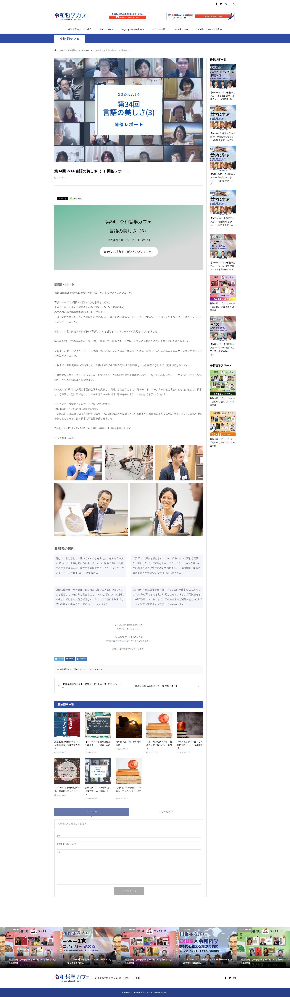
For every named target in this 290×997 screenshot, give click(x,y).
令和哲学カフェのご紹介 (80, 29)
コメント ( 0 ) (92, 812)
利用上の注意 (101, 978)
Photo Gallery (106, 29)
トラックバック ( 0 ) (166, 812)
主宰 (137, 978)
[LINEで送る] (75, 198)
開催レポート (79, 669)
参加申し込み (181, 29)
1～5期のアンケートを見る (209, 29)
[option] (29, 947)
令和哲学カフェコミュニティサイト (121, 641)
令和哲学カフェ (69, 38)
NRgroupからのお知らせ (132, 29)
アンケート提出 (159, 29)
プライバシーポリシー (121, 978)
